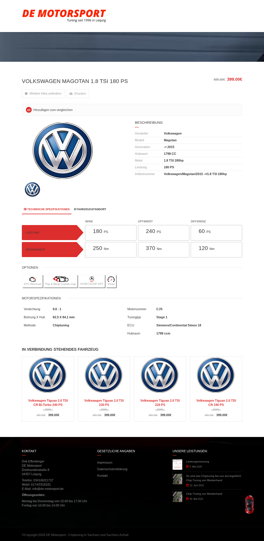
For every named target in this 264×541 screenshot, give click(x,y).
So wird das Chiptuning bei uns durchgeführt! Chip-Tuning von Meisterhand (213, 478)
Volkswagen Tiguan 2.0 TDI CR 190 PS (216, 402)
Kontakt (102, 475)
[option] (75, 151)
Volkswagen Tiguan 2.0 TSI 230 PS (104, 402)
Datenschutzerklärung (112, 469)
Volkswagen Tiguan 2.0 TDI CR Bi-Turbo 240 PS (48, 402)
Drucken (80, 93)
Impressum (104, 462)
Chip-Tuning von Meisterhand (204, 493)
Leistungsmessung (197, 461)
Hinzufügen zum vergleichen (53, 110)
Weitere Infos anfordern (45, 93)
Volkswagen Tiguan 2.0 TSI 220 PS (160, 402)
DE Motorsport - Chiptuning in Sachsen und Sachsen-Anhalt (87, 535)
